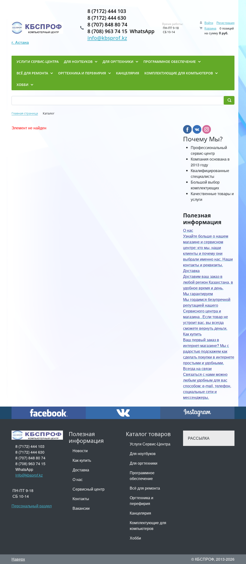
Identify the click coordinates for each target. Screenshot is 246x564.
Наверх (18, 559)
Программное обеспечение (142, 475)
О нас (78, 479)
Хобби (135, 538)
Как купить (82, 460)
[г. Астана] (37, 28)
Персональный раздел (32, 506)
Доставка (81, 470)
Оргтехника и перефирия (141, 500)
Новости (80, 450)
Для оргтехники (143, 463)
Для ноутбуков (143, 453)
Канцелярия (140, 513)
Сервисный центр (89, 489)
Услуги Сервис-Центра (150, 444)
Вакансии (81, 508)
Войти (208, 22)
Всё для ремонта (145, 488)
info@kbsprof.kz (107, 38)
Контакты (81, 498)
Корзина (210, 28)
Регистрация (225, 22)
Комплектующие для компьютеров (148, 525)
